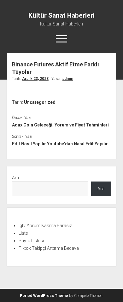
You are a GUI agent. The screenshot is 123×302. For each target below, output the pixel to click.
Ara (15, 177)
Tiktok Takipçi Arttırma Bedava (49, 248)
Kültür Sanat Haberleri (61, 15)
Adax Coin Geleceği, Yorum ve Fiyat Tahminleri (60, 124)
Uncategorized (40, 102)
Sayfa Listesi (31, 240)
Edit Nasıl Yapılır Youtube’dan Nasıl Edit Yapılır (60, 143)
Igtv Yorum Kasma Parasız (45, 225)
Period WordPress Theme (44, 296)
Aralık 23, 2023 (35, 78)
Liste (23, 233)
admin (67, 78)
